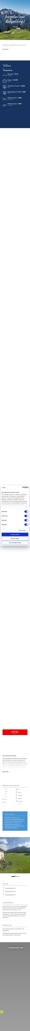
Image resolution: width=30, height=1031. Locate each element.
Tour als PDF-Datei (9, 888)
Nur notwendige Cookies (15, 542)
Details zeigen (22, 530)
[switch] (26, 516)
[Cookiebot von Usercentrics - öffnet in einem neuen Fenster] (22, 487)
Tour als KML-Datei (9, 891)
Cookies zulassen (15, 534)
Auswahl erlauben (15, 538)
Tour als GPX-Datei (9, 894)
